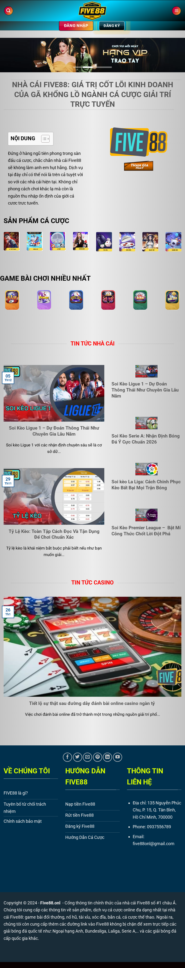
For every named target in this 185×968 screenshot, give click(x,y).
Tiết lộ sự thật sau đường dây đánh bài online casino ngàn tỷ (92, 703)
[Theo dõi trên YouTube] (117, 757)
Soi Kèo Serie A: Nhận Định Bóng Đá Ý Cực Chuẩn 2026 (146, 439)
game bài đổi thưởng (44, 917)
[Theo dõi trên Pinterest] (97, 757)
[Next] (175, 57)
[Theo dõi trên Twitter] (77, 757)
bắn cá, (114, 917)
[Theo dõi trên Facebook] (67, 757)
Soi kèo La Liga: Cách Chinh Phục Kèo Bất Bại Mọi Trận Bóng (146, 485)
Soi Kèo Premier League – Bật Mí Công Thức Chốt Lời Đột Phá (146, 531)
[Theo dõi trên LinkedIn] (107, 757)
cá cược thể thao (138, 917)
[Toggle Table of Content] (43, 139)
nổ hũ (71, 917)
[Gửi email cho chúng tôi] (87, 757)
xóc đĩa (99, 917)
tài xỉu (84, 917)
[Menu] (176, 10)
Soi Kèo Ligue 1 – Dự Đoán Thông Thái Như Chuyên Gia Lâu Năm (54, 431)
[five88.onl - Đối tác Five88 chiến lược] (92, 10)
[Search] (8, 10)
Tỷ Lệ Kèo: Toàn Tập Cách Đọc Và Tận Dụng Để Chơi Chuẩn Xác (54, 534)
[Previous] (10, 57)
